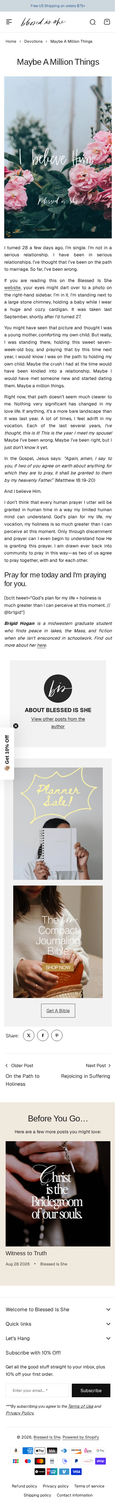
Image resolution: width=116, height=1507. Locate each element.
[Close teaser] (16, 726)
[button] (7, 754)
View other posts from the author (58, 722)
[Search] (92, 22)
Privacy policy (53, 1492)
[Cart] (107, 22)
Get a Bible (58, 1011)
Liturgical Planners (54, 6)
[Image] (58, 824)
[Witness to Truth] (58, 1193)
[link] (28, 1035)
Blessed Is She (45, 1443)
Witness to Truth (26, 1253)
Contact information (72, 1501)
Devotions (33, 41)
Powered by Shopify (79, 1443)
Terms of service (87, 1492)
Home (11, 41)
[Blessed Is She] (43, 22)
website (12, 288)
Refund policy (22, 1492)
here (41, 645)
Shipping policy (35, 1501)
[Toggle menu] (9, 22)
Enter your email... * (30, 1390)
